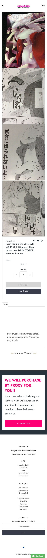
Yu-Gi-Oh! (23, 509)
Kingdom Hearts (23, 498)
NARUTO (23, 501)
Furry (23, 496)
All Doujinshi (23, 490)
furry (8, 260)
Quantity (23, 269)
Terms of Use (23, 476)
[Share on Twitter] (38, 240)
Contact (38, 556)
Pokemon (23, 504)
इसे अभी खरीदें (23, 291)
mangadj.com (11, 241)
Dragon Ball (23, 493)
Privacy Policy (23, 473)
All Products (23, 487)
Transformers (23, 506)
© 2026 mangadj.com (23, 554)
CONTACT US (23, 423)
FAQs (23, 470)
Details (5, 304)
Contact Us (23, 468)
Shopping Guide (23, 465)
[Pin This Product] (42, 240)
